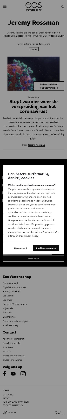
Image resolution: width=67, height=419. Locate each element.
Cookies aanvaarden (46, 248)
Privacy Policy (31, 235)
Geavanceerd (20, 248)
